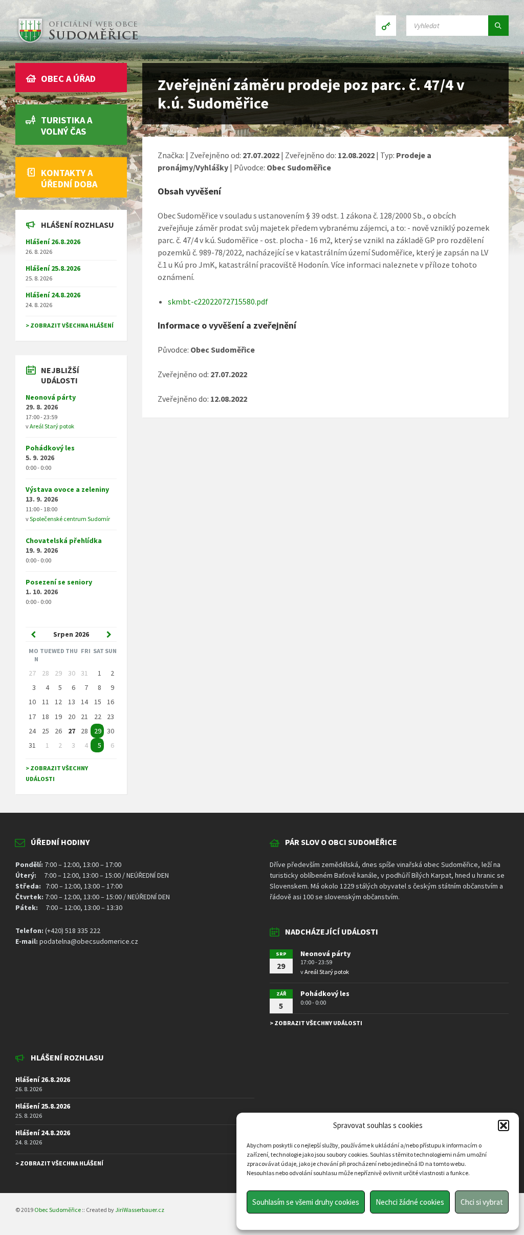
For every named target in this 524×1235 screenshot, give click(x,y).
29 (97, 730)
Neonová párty (51, 397)
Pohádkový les (50, 447)
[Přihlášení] (386, 25)
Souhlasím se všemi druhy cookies (305, 1202)
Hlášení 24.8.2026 (53, 294)
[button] (503, 1125)
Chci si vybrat (482, 1202)
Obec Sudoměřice (57, 1210)
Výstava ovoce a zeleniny (67, 489)
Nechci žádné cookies (410, 1202)
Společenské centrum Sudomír (70, 519)
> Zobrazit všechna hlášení (70, 325)
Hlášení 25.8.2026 (53, 268)
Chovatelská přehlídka (64, 540)
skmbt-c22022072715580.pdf (218, 301)
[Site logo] (76, 43)
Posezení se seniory (59, 582)
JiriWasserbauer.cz (139, 1210)
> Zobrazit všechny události (316, 1023)
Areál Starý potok (52, 426)
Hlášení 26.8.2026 (53, 241)
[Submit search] (498, 25)
